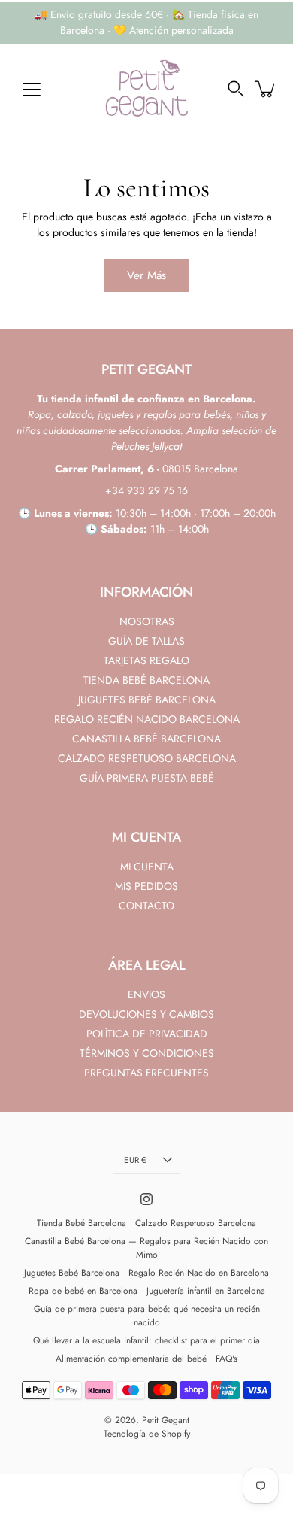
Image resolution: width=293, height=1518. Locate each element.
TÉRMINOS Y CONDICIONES (147, 1053)
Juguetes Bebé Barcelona (71, 1273)
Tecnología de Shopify (147, 1434)
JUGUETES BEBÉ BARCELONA (147, 699)
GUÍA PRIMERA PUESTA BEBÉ (147, 777)
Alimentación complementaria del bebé (131, 1358)
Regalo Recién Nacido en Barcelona (198, 1273)
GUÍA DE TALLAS (146, 640)
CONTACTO (146, 905)
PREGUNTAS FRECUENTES (146, 1072)
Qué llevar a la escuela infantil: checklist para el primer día (146, 1340)
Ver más (146, 275)
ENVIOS (146, 994)
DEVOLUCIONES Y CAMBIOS (146, 1014)
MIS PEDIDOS (146, 886)
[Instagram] (146, 1199)
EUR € (135, 1160)
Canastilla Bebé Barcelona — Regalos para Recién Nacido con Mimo (146, 1247)
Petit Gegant (165, 1420)
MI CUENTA (147, 866)
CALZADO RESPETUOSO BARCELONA (147, 758)
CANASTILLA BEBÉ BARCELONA (146, 738)
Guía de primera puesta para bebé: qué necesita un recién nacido (147, 1315)
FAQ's (226, 1358)
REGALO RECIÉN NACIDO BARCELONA (147, 719)
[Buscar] (236, 89)
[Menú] (31, 89)
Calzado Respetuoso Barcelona (195, 1223)
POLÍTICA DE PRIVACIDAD (146, 1033)
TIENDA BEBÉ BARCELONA (146, 680)
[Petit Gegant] (146, 88)
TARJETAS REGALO (146, 660)
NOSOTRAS (146, 621)
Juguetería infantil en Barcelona (205, 1291)
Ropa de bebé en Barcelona (83, 1291)
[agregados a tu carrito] (266, 89)
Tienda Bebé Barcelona (81, 1223)
